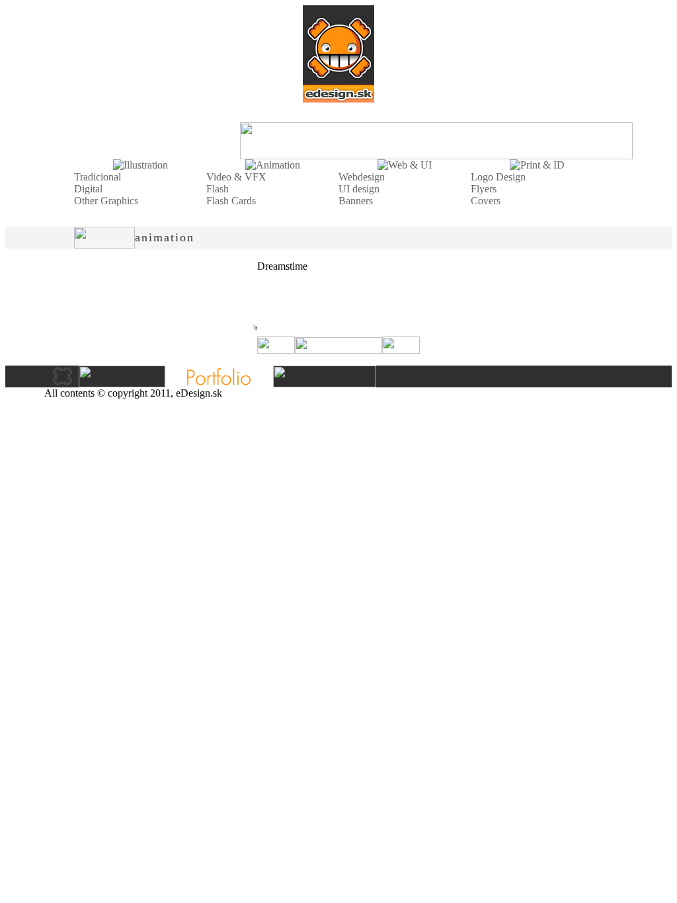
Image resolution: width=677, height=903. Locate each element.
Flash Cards (231, 200)
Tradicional (97, 176)
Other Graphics (106, 200)
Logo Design (498, 176)
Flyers (484, 188)
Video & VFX (236, 176)
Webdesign (361, 176)
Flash (217, 188)
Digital (88, 188)
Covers (485, 200)
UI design (358, 188)
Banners (355, 200)
